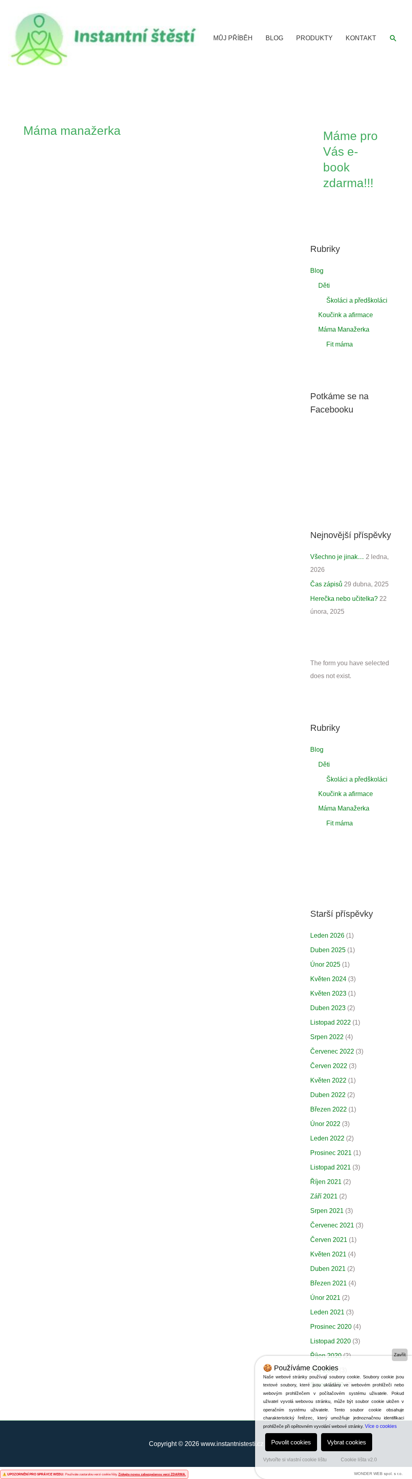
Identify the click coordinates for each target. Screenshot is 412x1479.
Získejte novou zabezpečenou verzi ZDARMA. (152, 1474)
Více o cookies (381, 1426)
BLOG (274, 38)
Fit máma (339, 344)
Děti (324, 285)
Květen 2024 (328, 979)
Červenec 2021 (332, 1225)
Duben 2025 (328, 950)
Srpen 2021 (327, 1210)
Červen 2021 (328, 1239)
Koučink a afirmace (345, 314)
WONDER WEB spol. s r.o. (378, 1473)
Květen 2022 (328, 1080)
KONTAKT (361, 38)
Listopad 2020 (330, 1341)
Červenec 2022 (332, 1051)
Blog (316, 270)
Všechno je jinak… (337, 556)
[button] (393, 38)
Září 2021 (324, 1196)
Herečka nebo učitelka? (344, 598)
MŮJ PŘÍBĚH (233, 38)
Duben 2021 (328, 1268)
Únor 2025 (325, 964)
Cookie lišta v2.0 (359, 1459)
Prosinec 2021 (331, 1152)
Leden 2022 (327, 1138)
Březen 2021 (328, 1283)
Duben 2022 (328, 1094)
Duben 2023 (328, 1008)
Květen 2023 (328, 993)
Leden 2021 (327, 1312)
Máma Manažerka (343, 329)
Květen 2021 (328, 1254)
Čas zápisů (326, 584)
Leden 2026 (327, 935)
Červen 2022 (328, 1065)
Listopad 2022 (330, 1022)
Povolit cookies (291, 1442)
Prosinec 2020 (331, 1326)
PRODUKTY (314, 38)
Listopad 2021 (330, 1167)
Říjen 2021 (326, 1181)
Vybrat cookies (346, 1442)
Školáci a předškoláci (356, 300)
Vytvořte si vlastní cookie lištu (295, 1459)
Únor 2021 (325, 1297)
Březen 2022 (328, 1109)
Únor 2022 (325, 1123)
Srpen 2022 (327, 1036)
